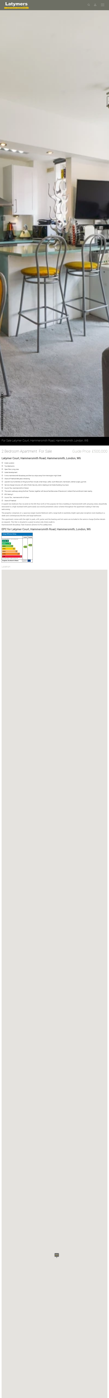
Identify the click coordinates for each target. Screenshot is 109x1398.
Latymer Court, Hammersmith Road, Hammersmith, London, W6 (45, 440)
